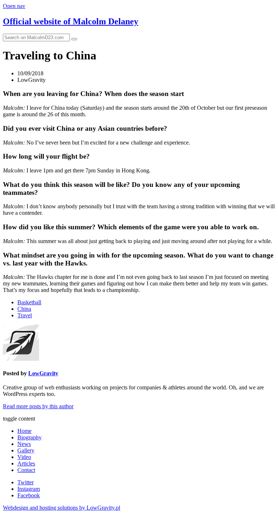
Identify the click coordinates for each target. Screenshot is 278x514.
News (24, 444)
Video (24, 457)
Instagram (28, 489)
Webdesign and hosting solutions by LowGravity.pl (61, 508)
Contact (26, 470)
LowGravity (43, 373)
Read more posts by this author (38, 406)
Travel (24, 315)
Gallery (25, 450)
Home (24, 431)
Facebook (28, 495)
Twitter (25, 482)
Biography (29, 437)
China (24, 309)
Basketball (29, 302)
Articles (26, 463)
